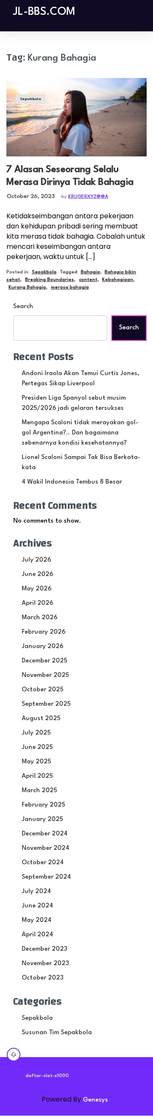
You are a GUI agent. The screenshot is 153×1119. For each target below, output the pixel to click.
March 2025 (39, 791)
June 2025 (37, 747)
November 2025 (45, 675)
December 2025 (44, 661)
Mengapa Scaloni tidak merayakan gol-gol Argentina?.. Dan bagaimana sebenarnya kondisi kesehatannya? (80, 433)
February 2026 (43, 632)
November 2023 (45, 963)
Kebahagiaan (117, 280)
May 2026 (36, 589)
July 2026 (36, 560)
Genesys (95, 1100)
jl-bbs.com (44, 11)
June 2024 (37, 906)
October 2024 (43, 863)
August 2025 (41, 718)
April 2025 (37, 776)
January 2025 (42, 819)
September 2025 (46, 704)
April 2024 (37, 935)
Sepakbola (30, 99)
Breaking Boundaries (49, 280)
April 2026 (37, 603)
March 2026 (39, 618)
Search (23, 306)
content (88, 280)
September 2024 (46, 877)
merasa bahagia (70, 287)
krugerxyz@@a (88, 197)
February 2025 (43, 805)
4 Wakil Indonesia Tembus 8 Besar (72, 482)
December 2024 (45, 834)
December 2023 (44, 949)
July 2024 (36, 891)
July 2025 (36, 733)
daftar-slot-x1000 (47, 1076)
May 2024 (36, 920)
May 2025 (36, 762)
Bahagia (90, 272)
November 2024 (45, 848)
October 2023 (42, 978)
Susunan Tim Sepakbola (57, 1033)
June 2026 (37, 574)
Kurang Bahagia (27, 287)
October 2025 (42, 690)
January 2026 (42, 646)
